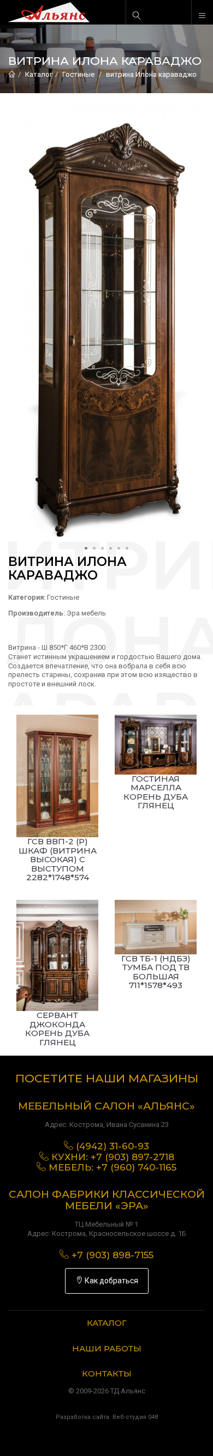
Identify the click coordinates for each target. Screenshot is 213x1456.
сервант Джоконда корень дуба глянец (57, 1028)
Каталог (38, 74)
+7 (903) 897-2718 (132, 1157)
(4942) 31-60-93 (112, 1146)
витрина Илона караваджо (151, 74)
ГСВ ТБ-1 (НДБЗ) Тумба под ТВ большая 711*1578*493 (156, 972)
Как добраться (110, 1280)
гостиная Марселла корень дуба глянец (155, 792)
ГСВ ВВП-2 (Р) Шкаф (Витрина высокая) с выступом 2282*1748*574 (58, 859)
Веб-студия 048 (135, 1417)
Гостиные (78, 74)
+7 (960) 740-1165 (136, 1167)
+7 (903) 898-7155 (112, 1255)
